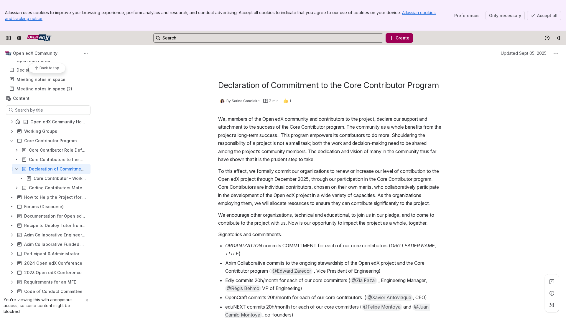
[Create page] (552, 305)
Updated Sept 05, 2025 (524, 53)
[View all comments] (552, 281)
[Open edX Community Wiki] (39, 38)
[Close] (87, 300)
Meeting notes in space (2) (44, 88)
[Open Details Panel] (552, 293)
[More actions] (85, 53)
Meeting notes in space (41, 79)
